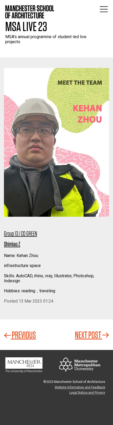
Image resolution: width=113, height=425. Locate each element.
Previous (23, 334)
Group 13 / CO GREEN (20, 233)
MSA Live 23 (26, 26)
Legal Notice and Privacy (87, 392)
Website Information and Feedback (80, 387)
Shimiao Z (12, 244)
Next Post (88, 334)
